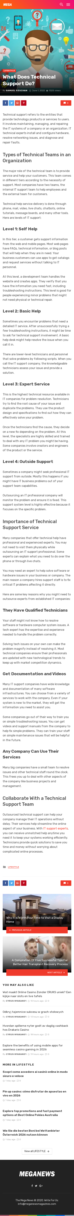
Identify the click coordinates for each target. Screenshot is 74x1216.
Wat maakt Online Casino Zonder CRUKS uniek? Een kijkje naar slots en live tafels (37, 994)
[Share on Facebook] (5, 103)
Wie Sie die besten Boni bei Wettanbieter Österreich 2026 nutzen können (31, 1132)
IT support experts (55, 828)
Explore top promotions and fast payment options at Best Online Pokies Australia (32, 1113)
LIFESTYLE (9, 71)
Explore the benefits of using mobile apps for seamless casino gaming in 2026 (33, 1047)
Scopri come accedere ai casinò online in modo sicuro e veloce (35, 1073)
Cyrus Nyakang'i (16, 1001)
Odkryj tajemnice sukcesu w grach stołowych (33, 1012)
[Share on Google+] (17, 103)
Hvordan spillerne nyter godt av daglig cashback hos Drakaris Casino (35, 1027)
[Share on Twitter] (11, 103)
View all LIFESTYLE (35, 1151)
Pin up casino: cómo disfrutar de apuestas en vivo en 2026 (34, 1093)
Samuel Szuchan (16, 90)
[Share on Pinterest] (23, 103)
